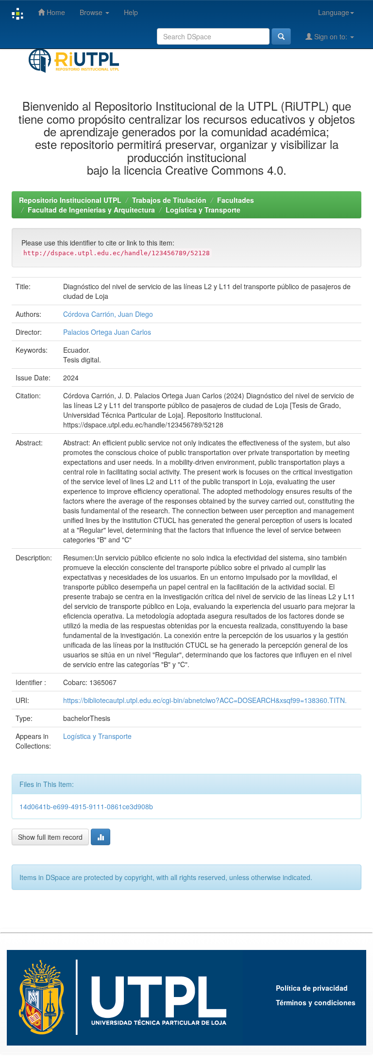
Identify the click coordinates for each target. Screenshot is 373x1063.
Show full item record (50, 837)
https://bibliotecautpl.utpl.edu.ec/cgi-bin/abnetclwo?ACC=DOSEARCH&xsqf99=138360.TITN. (205, 700)
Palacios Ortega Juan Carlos (107, 332)
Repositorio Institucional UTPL (70, 200)
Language (333, 12)
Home (55, 12)
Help (131, 12)
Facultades (235, 200)
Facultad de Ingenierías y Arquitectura (91, 209)
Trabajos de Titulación (169, 200)
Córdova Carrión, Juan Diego (108, 314)
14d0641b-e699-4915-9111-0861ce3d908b (86, 806)
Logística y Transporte (203, 209)
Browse (92, 12)
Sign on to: (330, 36)
